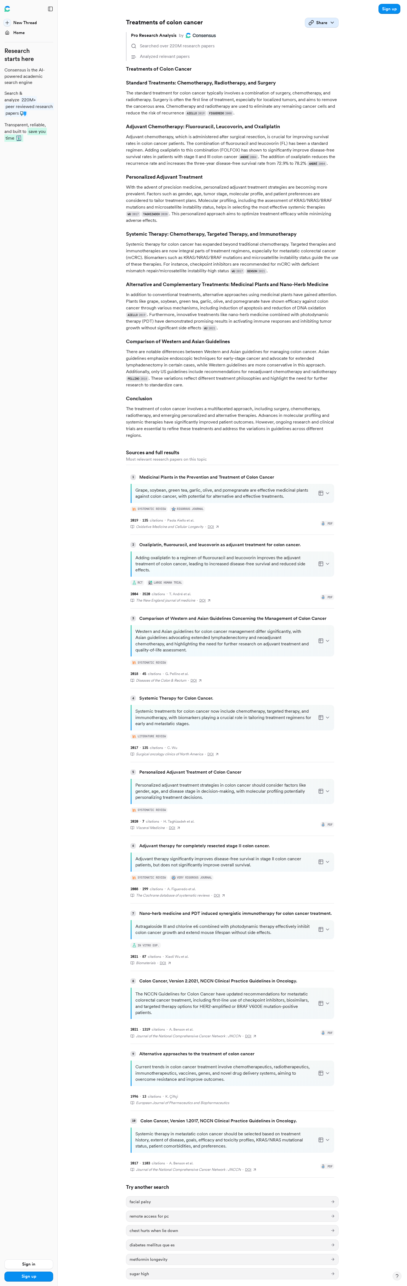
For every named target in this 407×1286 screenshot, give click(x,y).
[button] (389, 9)
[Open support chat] (397, 1276)
